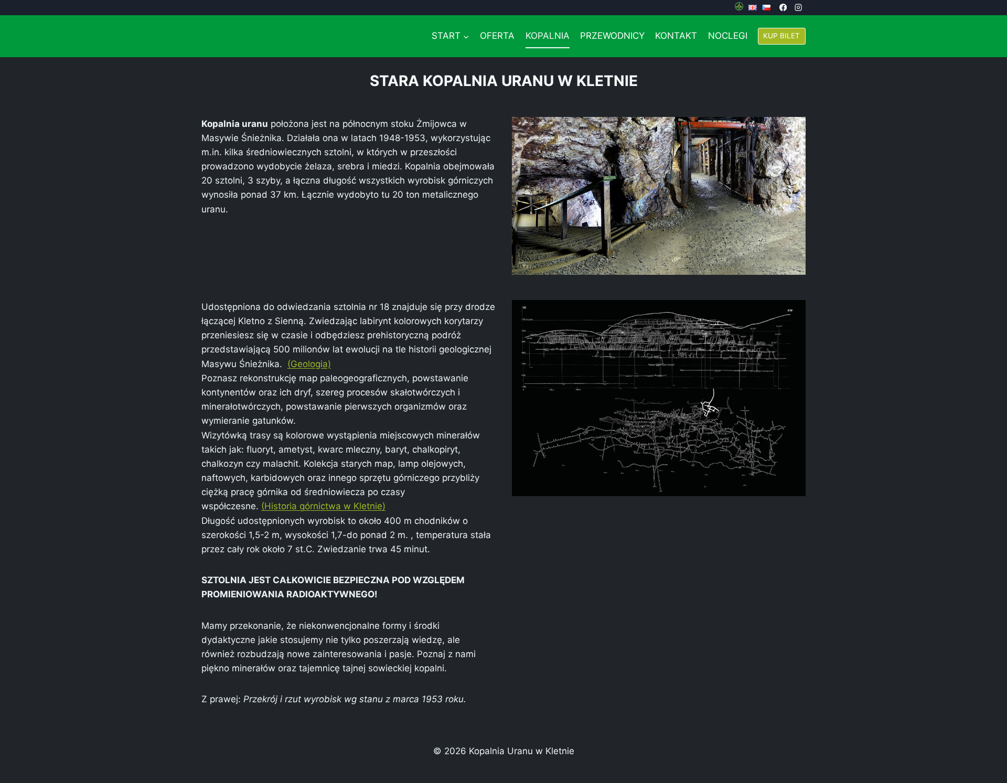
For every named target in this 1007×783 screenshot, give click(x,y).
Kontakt (676, 35)
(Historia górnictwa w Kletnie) (323, 506)
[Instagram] (798, 7)
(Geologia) (309, 364)
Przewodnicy (612, 35)
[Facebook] (783, 7)
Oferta (497, 35)
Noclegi (727, 35)
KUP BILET (781, 35)
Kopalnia (548, 35)
